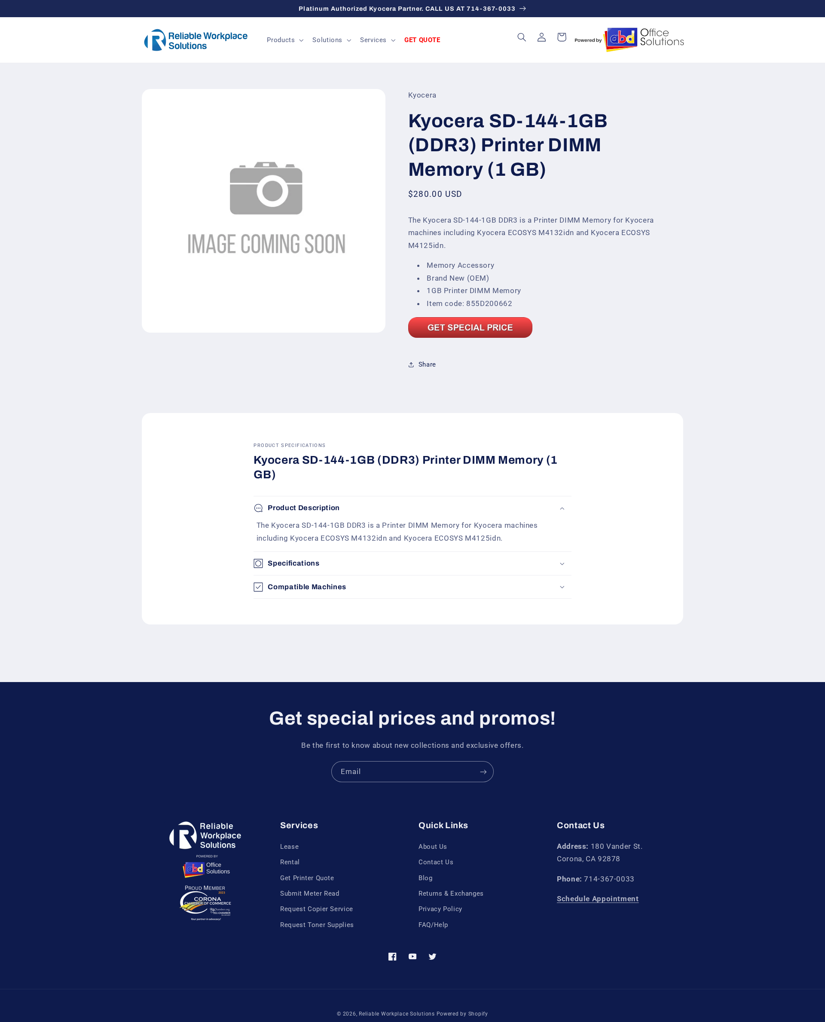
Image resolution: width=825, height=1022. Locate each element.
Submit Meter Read (309, 893)
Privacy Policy (440, 909)
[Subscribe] (483, 771)
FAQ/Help (433, 925)
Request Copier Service (316, 909)
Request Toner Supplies (317, 925)
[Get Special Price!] (470, 337)
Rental (290, 862)
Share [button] (427, 364)
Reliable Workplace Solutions (397, 1014)
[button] (284, 40)
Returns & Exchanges (451, 893)
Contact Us (436, 862)
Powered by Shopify (462, 1014)
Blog (426, 878)
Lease (289, 847)
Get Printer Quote (307, 878)
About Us (433, 847)
